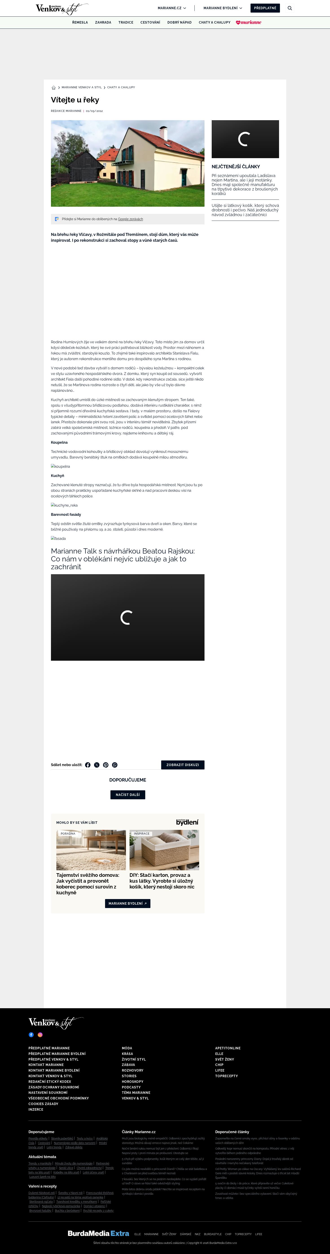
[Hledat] (289, 8)
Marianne (151, 1234)
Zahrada (103, 22)
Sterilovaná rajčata (41, 1201)
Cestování (150, 22)
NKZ (197, 1234)
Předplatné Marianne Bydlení (57, 1054)
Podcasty (131, 1087)
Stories (129, 1076)
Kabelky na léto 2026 (66, 1172)
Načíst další (128, 795)
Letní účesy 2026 (93, 1172)
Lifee (219, 1070)
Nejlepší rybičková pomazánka (61, 1206)
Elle (219, 1054)
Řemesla (80, 22)
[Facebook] (31, 1034)
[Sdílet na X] (96, 765)
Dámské (185, 1234)
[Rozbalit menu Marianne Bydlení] (240, 8)
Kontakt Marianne (46, 1065)
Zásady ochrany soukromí (54, 1087)
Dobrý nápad (179, 22)
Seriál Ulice (66, 1168)
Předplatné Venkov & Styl (54, 1059)
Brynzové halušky (40, 1210)
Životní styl (134, 1059)
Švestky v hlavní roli (70, 1192)
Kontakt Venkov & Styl (51, 1076)
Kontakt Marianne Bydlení (54, 1070)
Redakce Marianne (66, 111)
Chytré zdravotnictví (89, 1168)
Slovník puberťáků (62, 1138)
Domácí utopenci (94, 1206)
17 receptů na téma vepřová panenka (80, 1197)
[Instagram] (40, 1034)
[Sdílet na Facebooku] (87, 765)
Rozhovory (132, 1070)
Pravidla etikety (38, 1138)
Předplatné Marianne (49, 1048)
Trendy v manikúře (40, 1163)
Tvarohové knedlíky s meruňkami (76, 1201)
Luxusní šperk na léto (42, 1176)
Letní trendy (54, 1147)
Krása (127, 1054)
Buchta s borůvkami (67, 1210)
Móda (127, 1048)
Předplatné (265, 8)
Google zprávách (130, 219)
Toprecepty (226, 1076)
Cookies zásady (43, 1104)
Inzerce (36, 1109)
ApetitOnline (228, 1048)
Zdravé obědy (74, 1147)
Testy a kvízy (85, 1138)
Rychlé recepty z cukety (98, 1210)
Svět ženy (224, 1059)
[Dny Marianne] (248, 22)
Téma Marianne (136, 1092)
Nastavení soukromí (48, 1092)
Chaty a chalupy (215, 22)
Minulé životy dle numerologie (73, 1163)
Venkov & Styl (135, 1098)
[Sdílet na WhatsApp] (114, 765)
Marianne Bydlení (221, 8)
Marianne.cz (170, 8)
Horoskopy (132, 1081)
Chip (219, 1065)
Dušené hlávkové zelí (42, 1192)
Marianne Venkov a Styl (82, 87)
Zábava (128, 1065)
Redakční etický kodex (50, 1081)
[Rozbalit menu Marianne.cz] (183, 8)
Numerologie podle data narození (74, 1143)
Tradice (126, 22)
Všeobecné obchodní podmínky (59, 1098)
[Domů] (55, 8)
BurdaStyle (213, 1234)
